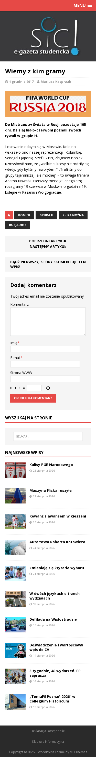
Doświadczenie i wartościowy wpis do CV (56, 647)
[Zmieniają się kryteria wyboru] (15, 577)
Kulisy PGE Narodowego (51, 464)
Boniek (24, 215)
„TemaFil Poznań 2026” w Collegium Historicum (52, 698)
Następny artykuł (48, 246)
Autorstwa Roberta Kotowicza (57, 541)
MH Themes (78, 752)
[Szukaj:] (48, 436)
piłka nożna (73, 215)
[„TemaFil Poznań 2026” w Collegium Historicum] (15, 706)
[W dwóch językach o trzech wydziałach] (15, 603)
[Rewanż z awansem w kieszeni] (15, 526)
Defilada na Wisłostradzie (53, 619)
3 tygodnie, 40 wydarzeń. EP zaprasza (55, 673)
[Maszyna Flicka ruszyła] (15, 500)
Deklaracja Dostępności (48, 731)
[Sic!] (48, 36)
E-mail (15, 357)
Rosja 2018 (17, 225)
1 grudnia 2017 (21, 81)
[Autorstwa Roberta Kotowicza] (15, 552)
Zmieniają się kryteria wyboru (56, 567)
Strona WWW (21, 372)
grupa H (46, 215)
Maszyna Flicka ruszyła (50, 490)
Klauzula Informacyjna (48, 741)
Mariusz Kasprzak (56, 81)
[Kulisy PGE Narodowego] (15, 474)
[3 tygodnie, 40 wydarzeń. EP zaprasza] (15, 681)
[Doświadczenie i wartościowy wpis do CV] (15, 655)
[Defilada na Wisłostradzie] (15, 629)
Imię (13, 342)
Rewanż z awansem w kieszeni (57, 516)
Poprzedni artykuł (48, 240)
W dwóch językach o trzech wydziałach (54, 596)
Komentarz (19, 304)
